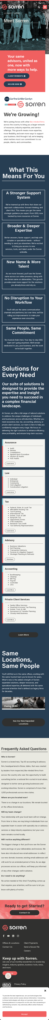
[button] (45, 990)
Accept (24, 1014)
